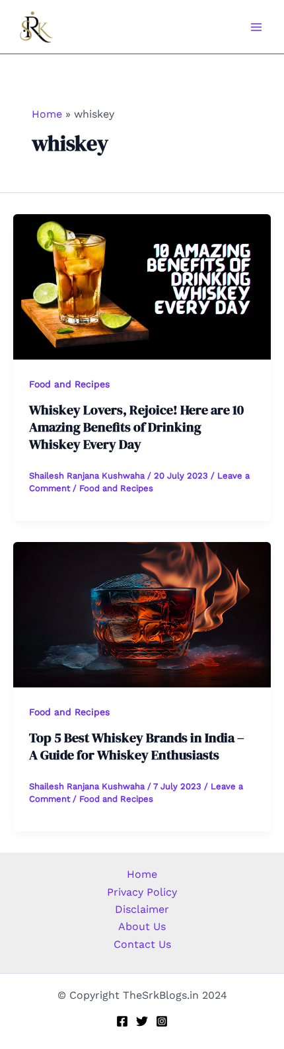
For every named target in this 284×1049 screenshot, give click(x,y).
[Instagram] (162, 1021)
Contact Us (142, 944)
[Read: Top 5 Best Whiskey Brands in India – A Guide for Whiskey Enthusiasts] (142, 613)
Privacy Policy (142, 892)
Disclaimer (142, 909)
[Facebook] (122, 1021)
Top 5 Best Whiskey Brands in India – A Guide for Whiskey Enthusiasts (136, 746)
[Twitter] (142, 1021)
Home (142, 874)
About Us (142, 926)
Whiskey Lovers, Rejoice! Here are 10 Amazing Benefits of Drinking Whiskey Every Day (136, 427)
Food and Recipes (69, 384)
